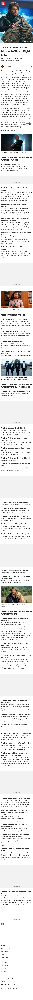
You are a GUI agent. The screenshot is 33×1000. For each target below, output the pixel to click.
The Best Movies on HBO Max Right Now (15, 464)
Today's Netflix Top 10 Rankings (9, 929)
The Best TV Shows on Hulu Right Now (14, 502)
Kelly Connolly (8, 66)
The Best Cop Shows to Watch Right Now (15, 798)
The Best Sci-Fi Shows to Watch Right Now (16, 715)
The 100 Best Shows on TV (8, 935)
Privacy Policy (5, 965)
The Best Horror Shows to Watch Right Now (16, 743)
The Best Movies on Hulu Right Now (13, 508)
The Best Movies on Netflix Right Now (14, 428)
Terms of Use (4, 968)
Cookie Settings (5, 971)
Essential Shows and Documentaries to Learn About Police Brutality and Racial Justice (14, 812)
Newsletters (4, 951)
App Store (4, 979)
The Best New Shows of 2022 (11, 341)
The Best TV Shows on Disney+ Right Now (16, 516)
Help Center (4, 957)
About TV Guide (5, 948)
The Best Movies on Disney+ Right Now (14, 524)
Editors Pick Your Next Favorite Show (11, 941)
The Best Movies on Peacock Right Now (15, 571)
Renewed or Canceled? (7, 938)
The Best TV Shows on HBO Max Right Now (16, 458)
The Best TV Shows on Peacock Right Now (16, 534)
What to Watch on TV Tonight (11, 164)
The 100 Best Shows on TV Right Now (14, 319)
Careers (3, 954)
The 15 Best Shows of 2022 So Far (13, 331)
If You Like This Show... (7, 932)
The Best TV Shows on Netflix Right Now (15, 391)
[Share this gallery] (31, 66)
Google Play (11, 979)
